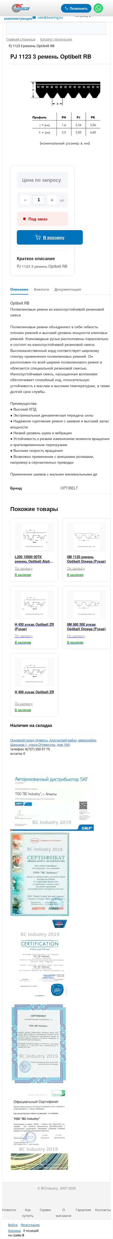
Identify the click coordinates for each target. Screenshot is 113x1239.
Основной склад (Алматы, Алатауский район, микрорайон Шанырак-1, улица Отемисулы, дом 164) (53, 742)
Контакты (103, 1209)
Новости (9, 1209)
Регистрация (30, 1224)
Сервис (45, 1209)
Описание (19, 289)
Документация (67, 289)
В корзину (53, 237)
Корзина (14, 1230)
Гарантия (83, 1209)
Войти (13, 1224)
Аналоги (41, 289)
